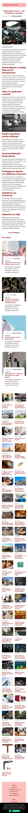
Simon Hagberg (16, 258)
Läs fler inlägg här (14, 232)
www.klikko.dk (15, 795)
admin (14, 295)
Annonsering (14, 801)
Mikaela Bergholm (17, 16)
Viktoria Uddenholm (17, 369)
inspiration (23, 19)
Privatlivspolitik (16, 810)
